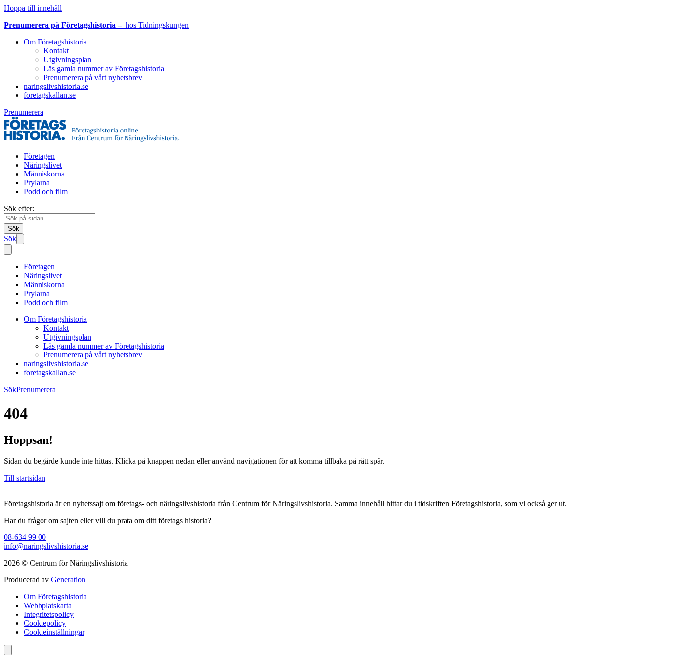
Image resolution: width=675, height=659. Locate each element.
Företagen (39, 156)
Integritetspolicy (49, 614)
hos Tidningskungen (96, 25)
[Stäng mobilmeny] (8, 249)
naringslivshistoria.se (56, 86)
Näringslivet (43, 165)
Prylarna (37, 182)
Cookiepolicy (45, 623)
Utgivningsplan (67, 59)
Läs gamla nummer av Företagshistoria (103, 68)
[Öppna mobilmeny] (20, 239)
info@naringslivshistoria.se (46, 546)
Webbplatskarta (48, 605)
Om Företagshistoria (55, 42)
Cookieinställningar (54, 632)
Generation (68, 579)
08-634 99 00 (25, 537)
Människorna (44, 174)
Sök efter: (19, 208)
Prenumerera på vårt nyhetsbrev (92, 77)
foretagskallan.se (50, 95)
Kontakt (56, 50)
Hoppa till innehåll (33, 8)
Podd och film (46, 191)
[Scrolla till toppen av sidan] (8, 650)
